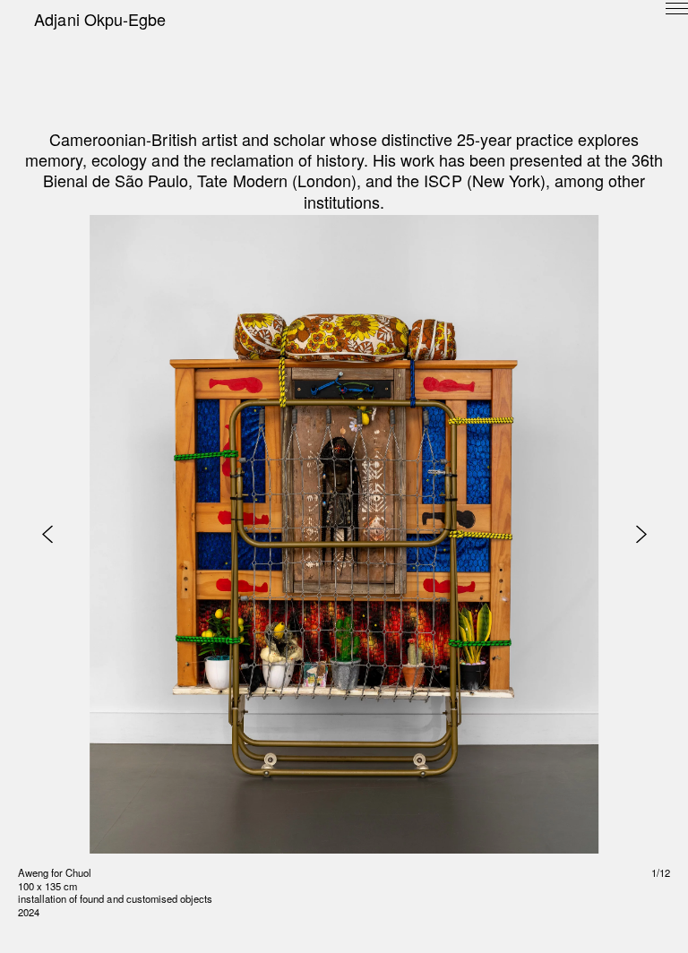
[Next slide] (641, 534)
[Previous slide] (47, 534)
